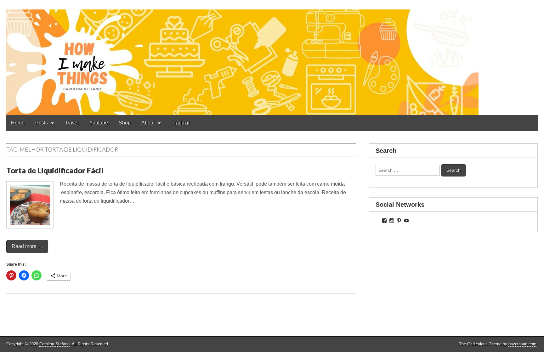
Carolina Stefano (54, 344)
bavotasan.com (522, 344)
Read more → (27, 246)
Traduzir (181, 122)
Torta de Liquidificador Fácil (54, 170)
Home (18, 122)
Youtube (98, 122)
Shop (125, 122)
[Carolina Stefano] (272, 57)
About (148, 122)
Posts (41, 122)
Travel (72, 122)
